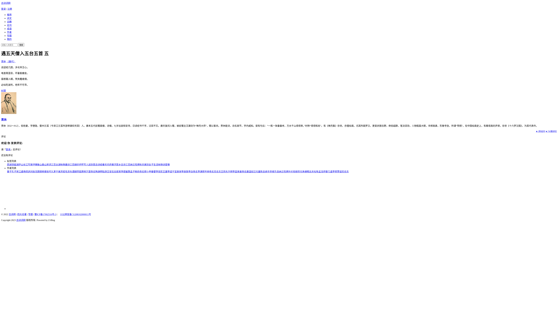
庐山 (21, 164)
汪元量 (256, 171)
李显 (235, 171)
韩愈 (137, 171)
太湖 (58, 164)
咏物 (62, 164)
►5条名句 (540, 131)
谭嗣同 (75, 171)
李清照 (201, 171)
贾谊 (339, 171)
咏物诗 (161, 164)
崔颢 (128, 171)
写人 (86, 164)
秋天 (142, 164)
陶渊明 (98, 171)
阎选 (28, 171)
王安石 (110, 171)
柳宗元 (298, 171)
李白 (190, 171)
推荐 (9, 15)
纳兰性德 (135, 164)
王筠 (223, 171)
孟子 (132, 171)
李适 (169, 171)
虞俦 (23, 171)
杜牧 (316, 171)
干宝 (174, 171)
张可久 (49, 171)
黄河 (114, 164)
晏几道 (329, 171)
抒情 (35, 164)
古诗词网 (5, 3)
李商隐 (184, 171)
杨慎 (44, 171)
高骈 (179, 171)
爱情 (167, 164)
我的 (9, 39)
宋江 (18, 171)
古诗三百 (125, 164)
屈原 (81, 171)
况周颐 (38, 171)
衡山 (39, 164)
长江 (25, 164)
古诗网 (12, 214)
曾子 (9, 171)
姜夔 (153, 171)
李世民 (159, 171)
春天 (104, 164)
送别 (90, 164)
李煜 (123, 171)
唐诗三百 (69, 164)
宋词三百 (51, 164)
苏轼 (62, 171)
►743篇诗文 (551, 131)
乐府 (109, 164)
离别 (146, 164)
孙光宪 (291, 171)
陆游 (104, 171)
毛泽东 (68, 171)
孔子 (14, 171)
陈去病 (263, 171)
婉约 (76, 164)
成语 (9, 28)
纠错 (3, 90)
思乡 (118, 164)
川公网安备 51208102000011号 (75, 214)
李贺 (334, 171)
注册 (9, 9)
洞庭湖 (15, 164)
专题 (9, 35)
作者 (9, 32)
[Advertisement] (26, 191)
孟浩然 (322, 171)
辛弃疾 (270, 171)
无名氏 (217, 171)
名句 (9, 25)
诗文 (9, 18)
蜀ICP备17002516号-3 (45, 214)
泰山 (44, 164)
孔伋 (276, 171)
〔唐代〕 (11, 61)
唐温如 (249, 171)
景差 (239, 171)
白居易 (117, 171)
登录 (3, 9)
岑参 (207, 171)
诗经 (100, 164)
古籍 (9, 21)
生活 (155, 164)
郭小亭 (147, 171)
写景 (30, 164)
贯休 (3, 61)
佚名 (93, 171)
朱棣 (304, 171)
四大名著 (22, 214)
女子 (151, 164)
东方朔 (229, 171)
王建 (165, 171)
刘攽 (32, 171)
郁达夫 (310, 171)
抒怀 (81, 164)
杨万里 (87, 171)
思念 (95, 164)
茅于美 (56, 171)
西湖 (9, 164)
